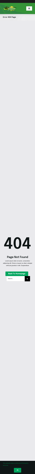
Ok (17, 470)
